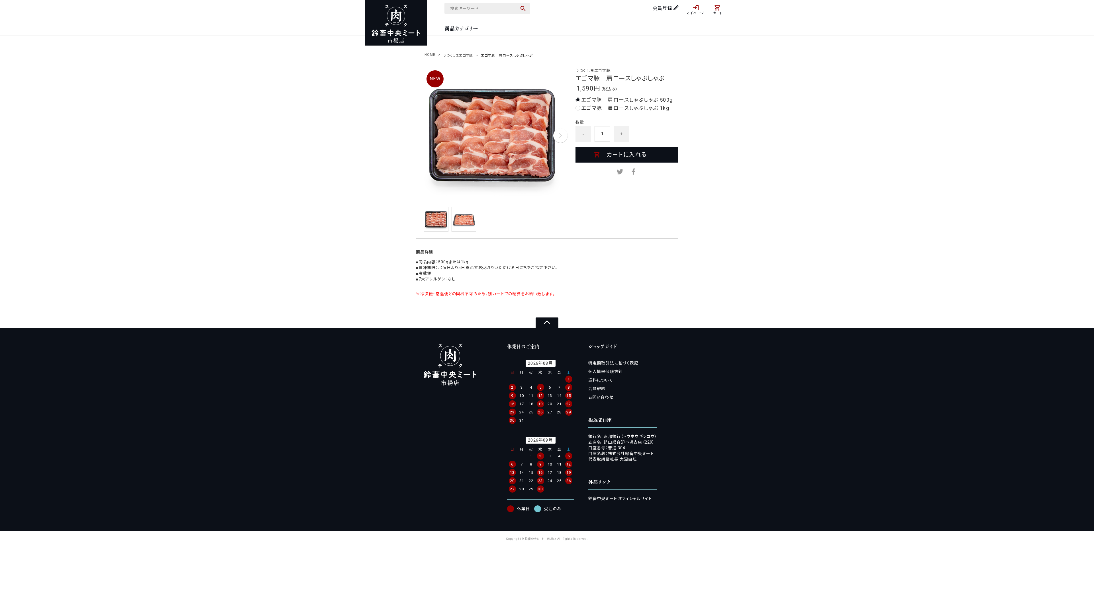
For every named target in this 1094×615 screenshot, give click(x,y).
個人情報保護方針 (605, 371)
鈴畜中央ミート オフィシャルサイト (620, 498)
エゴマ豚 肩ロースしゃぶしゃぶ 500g (627, 99)
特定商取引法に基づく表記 (613, 363)
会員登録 (662, 8)
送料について (600, 380)
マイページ (695, 13)
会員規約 (596, 388)
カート (718, 13)
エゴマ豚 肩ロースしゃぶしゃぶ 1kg (625, 108)
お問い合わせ (600, 397)
